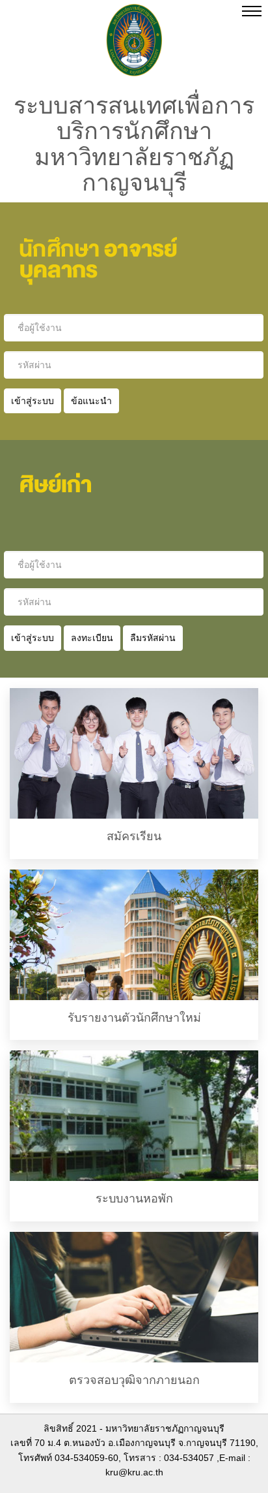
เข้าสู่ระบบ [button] (32, 638)
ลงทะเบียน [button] (92, 638)
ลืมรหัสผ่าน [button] (153, 638)
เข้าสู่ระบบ (32, 401)
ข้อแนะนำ (91, 401)
